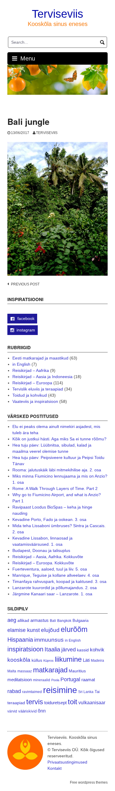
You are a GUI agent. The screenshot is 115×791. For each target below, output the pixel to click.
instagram (26, 330)
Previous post (25, 284)
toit (72, 702)
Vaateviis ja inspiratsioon (35, 401)
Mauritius (77, 671)
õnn (42, 710)
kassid (83, 650)
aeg (11, 620)
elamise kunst (23, 630)
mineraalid (41, 680)
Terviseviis (57, 14)
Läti (86, 660)
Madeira (97, 660)
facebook (25, 318)
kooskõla (18, 660)
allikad (23, 620)
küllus (37, 660)
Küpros (48, 660)
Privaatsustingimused (67, 762)
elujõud (50, 630)
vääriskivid (27, 711)
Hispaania (20, 639)
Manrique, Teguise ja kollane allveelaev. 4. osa (55, 575)
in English (21, 364)
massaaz (24, 671)
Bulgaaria (80, 620)
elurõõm (74, 629)
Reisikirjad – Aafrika (30, 370)
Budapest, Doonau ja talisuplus (41, 550)
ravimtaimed (32, 692)
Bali (53, 620)
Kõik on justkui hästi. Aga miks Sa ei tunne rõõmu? (59, 439)
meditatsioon (19, 679)
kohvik (97, 650)
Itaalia (52, 649)
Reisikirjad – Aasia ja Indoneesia (42, 376)
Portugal (70, 679)
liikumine (68, 659)
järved (68, 650)
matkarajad (50, 670)
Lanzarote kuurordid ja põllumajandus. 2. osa (54, 587)
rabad (14, 691)
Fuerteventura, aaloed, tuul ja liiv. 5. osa (49, 569)
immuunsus (49, 640)
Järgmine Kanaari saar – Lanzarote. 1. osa (52, 593)
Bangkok (64, 620)
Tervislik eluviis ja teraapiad (37, 389)
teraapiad (16, 702)
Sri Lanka (85, 692)
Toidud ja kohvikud (29, 395)
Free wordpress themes (89, 782)
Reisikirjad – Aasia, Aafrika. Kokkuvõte (47, 556)
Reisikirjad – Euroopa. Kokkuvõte (43, 562)
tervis (34, 702)
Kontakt (54, 768)
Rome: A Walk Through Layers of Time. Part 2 (55, 488)
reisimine (60, 690)
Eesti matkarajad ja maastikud (40, 358)
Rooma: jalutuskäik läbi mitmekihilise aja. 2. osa (56, 470)
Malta (11, 671)
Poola (55, 680)
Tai (97, 691)
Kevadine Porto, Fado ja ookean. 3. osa (49, 519)
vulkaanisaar (91, 702)
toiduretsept (55, 702)
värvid (12, 711)
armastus (39, 620)
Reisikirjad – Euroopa (32, 382)
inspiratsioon (25, 649)
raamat (88, 679)
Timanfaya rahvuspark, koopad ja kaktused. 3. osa (59, 581)
